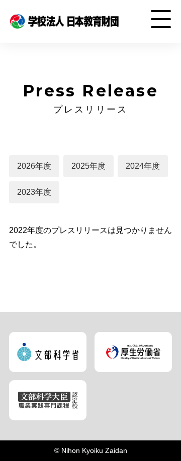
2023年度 (34, 192)
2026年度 (34, 166)
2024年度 (143, 166)
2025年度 (88, 166)
